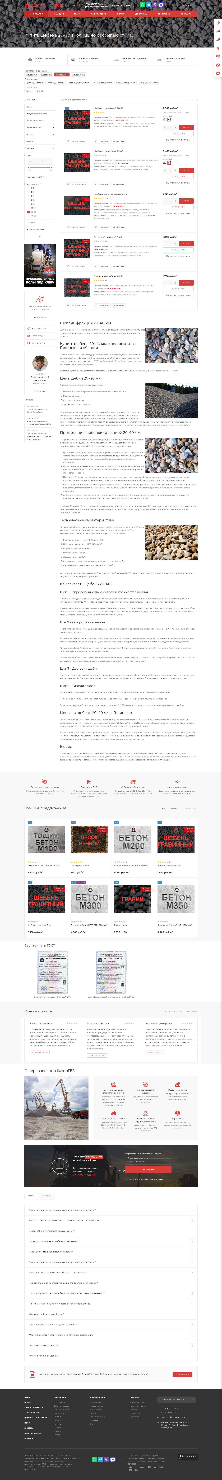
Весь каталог (192, 808)
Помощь (134, 1397)
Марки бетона (96, 1402)
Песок (27, 1423)
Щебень (64, 330)
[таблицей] (196, 100)
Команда (58, 1424)
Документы (59, 1413)
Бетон (27, 1402)
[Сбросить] (40, 236)
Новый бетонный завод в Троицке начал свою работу (39, 422)
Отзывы (57, 1427)
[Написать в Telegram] (148, 4)
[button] (42, 1137)
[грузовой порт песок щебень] (56, 1108)
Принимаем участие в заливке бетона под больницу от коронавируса (40, 436)
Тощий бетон (32, 1413)
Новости (29, 400)
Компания (60, 1397)
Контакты (58, 1417)
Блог (92, 1424)
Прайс (27, 1397)
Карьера (57, 1435)
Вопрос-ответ (136, 1413)
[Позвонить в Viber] (155, 4)
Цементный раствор (35, 1418)
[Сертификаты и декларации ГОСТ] (55, 5)
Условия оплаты (137, 1402)
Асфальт (29, 1438)
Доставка (47, 1196)
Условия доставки (137, 1406)
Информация (97, 1397)
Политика (94, 1413)
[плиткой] (189, 100)
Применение (135, 1417)
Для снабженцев (97, 1417)
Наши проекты (96, 1409)
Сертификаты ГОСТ (62, 1409)
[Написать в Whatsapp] (142, 4)
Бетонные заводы (61, 1406)
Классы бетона (96, 1406)
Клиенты (58, 1431)
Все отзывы (192, 1012)
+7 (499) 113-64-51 (94, 4)
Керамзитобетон (34, 1407)
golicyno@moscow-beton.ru (96, 7)
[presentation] (24, 1040)
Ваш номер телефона (138, 1158)
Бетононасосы (32, 1433)
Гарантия (134, 1409)
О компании (59, 1402)
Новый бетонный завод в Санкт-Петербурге (38, 410)
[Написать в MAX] (161, 4)
